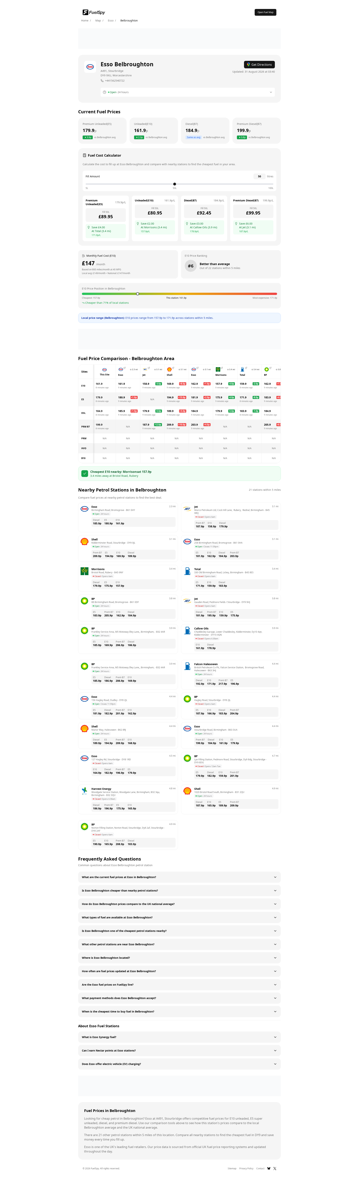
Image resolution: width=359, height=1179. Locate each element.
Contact (260, 1168)
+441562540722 (115, 80)
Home (84, 20)
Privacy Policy (246, 1168)
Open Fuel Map (265, 12)
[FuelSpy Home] (94, 12)
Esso (110, 20)
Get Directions (261, 65)
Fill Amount (93, 176)
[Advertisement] (179, 38)
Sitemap (232, 1168)
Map (98, 20)
